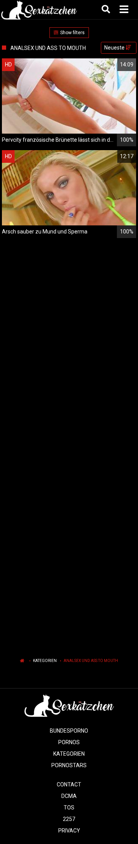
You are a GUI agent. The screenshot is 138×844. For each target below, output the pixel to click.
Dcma (69, 796)
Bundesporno (69, 731)
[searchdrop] (107, 9)
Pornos (69, 742)
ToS (69, 807)
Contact (69, 784)
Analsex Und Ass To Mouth (91, 661)
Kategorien (45, 661)
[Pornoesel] (39, 9)
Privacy (69, 830)
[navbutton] (125, 9)
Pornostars (69, 765)
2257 (69, 819)
